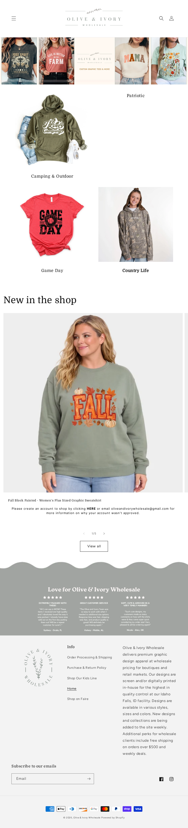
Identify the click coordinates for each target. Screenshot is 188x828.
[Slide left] (84, 534)
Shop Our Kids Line (82, 678)
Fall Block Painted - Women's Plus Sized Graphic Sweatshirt (54, 500)
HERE (91, 508)
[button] (14, 18)
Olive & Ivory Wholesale (86, 817)
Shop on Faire (78, 699)
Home (72, 689)
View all (94, 546)
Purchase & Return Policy (86, 668)
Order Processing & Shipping (89, 657)
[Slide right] (104, 534)
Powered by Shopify (113, 817)
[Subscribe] (89, 778)
